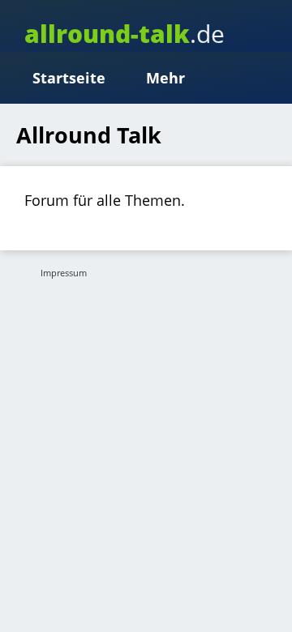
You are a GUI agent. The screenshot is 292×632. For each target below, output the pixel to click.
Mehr (165, 78)
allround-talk (124, 33)
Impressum (64, 273)
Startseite (68, 78)
